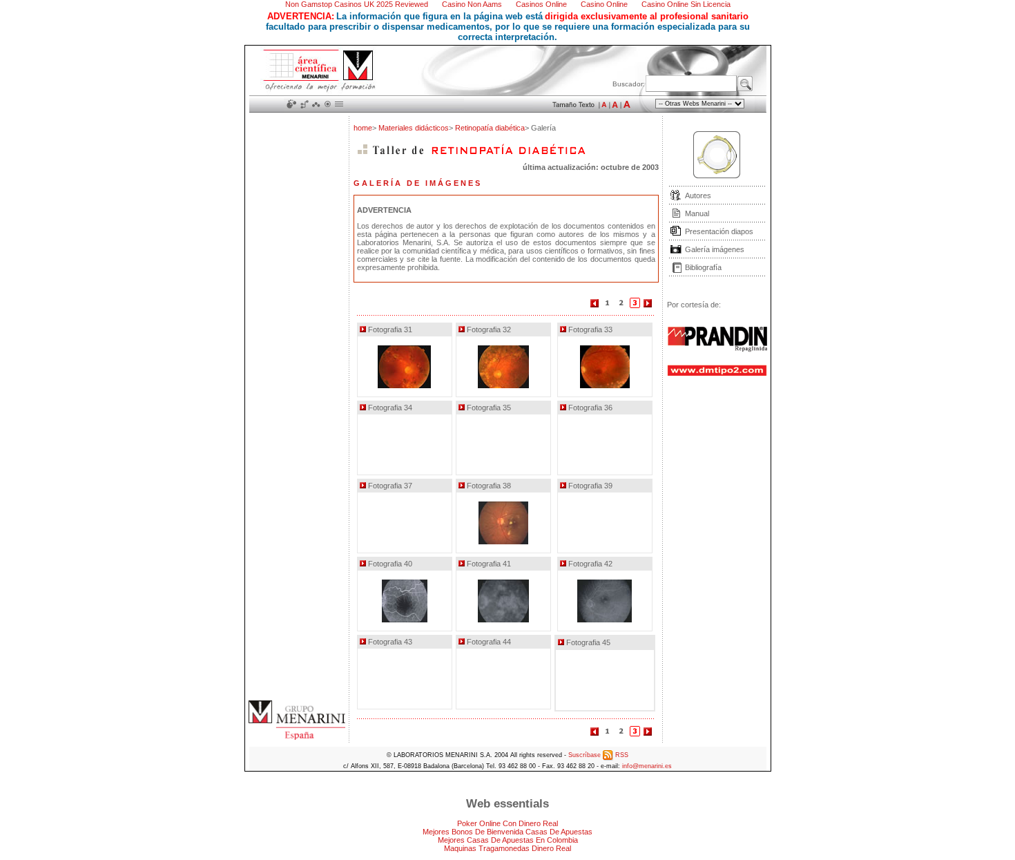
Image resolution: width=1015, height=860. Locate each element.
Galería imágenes (714, 249)
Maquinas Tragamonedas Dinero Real (507, 848)
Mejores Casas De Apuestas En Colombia (508, 840)
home (363, 128)
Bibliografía (703, 267)
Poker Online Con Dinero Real (507, 823)
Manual (697, 213)
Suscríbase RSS (598, 755)
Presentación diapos (719, 231)
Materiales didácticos (413, 128)
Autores (698, 195)
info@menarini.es (647, 766)
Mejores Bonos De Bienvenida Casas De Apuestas (507, 832)
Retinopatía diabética (490, 128)
